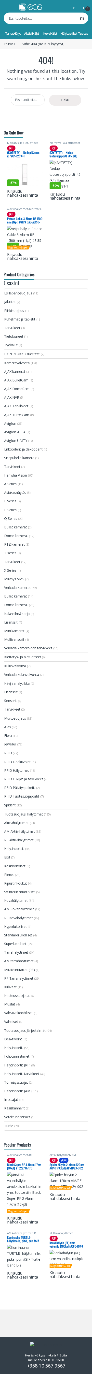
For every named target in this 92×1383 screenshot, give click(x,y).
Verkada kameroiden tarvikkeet (28, 648)
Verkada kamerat (17, 587)
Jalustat (10, 301)
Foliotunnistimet (16, 1056)
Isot (7, 857)
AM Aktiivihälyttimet (19, 831)
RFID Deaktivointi (17, 761)
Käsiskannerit (14, 1108)
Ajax (7, 727)
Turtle (8, 1125)
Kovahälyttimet (16, 900)
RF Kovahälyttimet (18, 918)
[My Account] (75, 7)
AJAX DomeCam (16, 388)
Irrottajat (11, 1099)
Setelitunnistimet (17, 1117)
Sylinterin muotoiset (19, 891)
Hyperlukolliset (15, 926)
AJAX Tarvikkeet (16, 406)
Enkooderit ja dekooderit (23, 449)
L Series (10, 501)
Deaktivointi (13, 1039)
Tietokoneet (13, 336)
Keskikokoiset (15, 866)
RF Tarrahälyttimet (18, 978)
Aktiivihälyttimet (17, 209)
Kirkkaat (10, 987)
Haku (82, 18)
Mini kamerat (14, 630)
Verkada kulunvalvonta (21, 674)
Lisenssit (11, 622)
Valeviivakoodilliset (18, 1012)
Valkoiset (11, 1021)
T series (10, 553)
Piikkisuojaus (14, 310)
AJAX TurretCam (16, 414)
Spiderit (10, 805)
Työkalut (11, 345)
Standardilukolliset (18, 935)
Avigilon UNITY (15, 440)
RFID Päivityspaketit (19, 787)
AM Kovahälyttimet (19, 909)
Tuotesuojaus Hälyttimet (23, 814)
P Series (10, 510)
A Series (10, 483)
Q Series (10, 518)
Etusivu (9, 44)
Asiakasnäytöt (15, 492)
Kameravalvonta (17, 363)
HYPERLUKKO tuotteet (22, 353)
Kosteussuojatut (17, 995)
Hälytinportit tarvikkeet (21, 1073)
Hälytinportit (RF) (17, 1065)
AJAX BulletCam (16, 380)
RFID (8, 753)
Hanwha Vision (15, 475)
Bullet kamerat (15, 527)
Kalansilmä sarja (17, 613)
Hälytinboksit (14, 848)
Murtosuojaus (15, 718)
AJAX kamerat (14, 371)
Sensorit (10, 700)
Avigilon (10, 423)
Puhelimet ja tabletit (19, 319)
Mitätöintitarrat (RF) (19, 969)
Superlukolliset (15, 943)
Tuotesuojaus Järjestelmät (25, 1030)
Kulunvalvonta (15, 666)
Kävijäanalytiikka (17, 683)
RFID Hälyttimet (16, 770)
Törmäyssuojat (16, 1082)
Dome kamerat (16, 535)
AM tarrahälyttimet (18, 961)
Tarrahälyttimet (16, 952)
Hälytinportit (13, 1047)
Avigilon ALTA (15, 432)
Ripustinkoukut (15, 883)
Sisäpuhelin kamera (19, 457)
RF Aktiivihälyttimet (19, 840)
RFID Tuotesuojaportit (21, 796)
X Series (10, 570)
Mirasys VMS (14, 579)
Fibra (8, 735)
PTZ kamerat (14, 544)
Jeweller (10, 744)
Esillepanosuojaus (18, 293)
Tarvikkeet (12, 327)
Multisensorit (14, 639)
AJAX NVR (11, 397)
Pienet (9, 874)
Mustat (9, 1004)
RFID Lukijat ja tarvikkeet (23, 779)
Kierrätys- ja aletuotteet (22, 143)
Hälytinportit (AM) (17, 1091)
